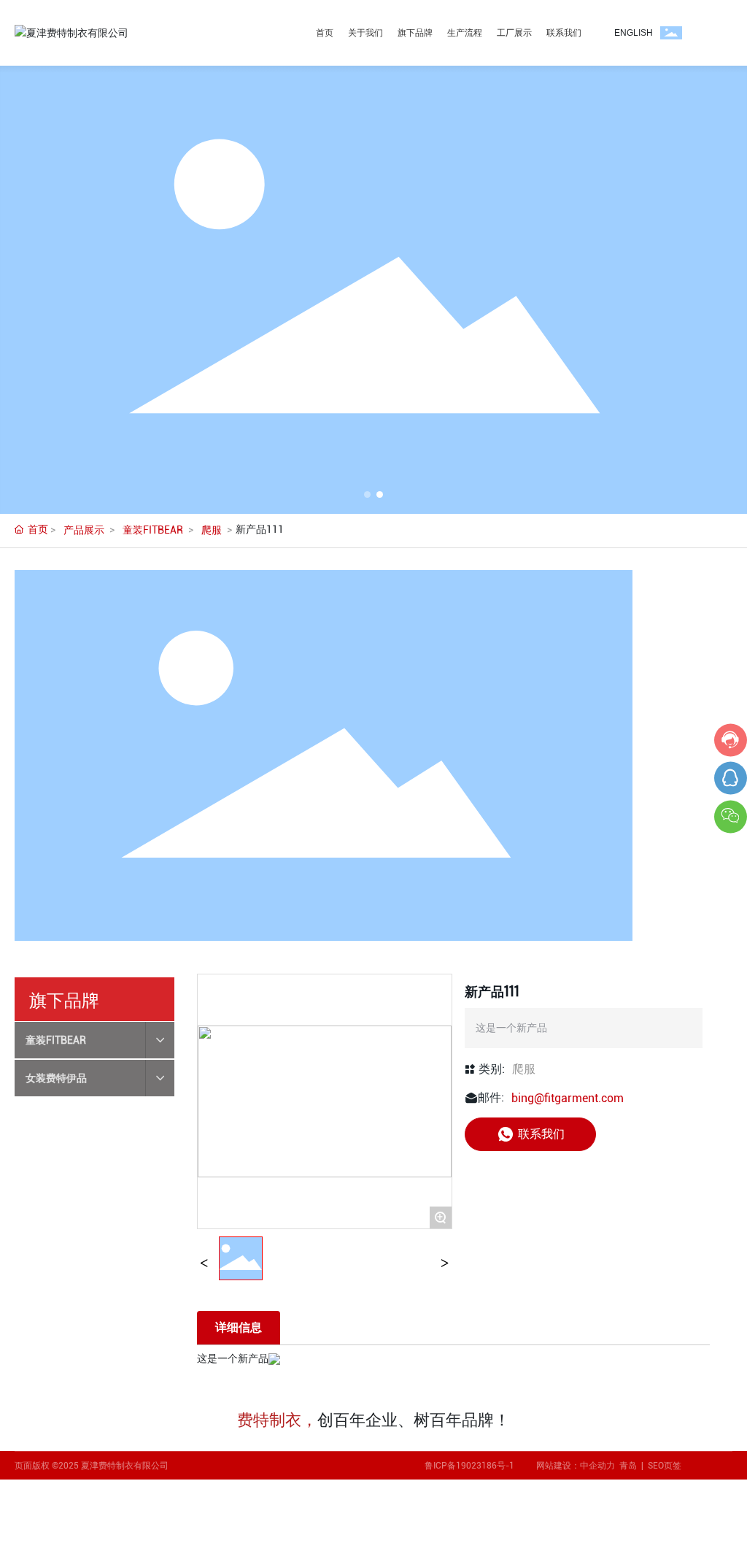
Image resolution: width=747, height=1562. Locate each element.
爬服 (211, 530)
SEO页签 (664, 1466)
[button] (367, 494)
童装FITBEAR (153, 530)
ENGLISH (633, 33)
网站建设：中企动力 (577, 1466)
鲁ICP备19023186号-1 (469, 1466)
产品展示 (83, 530)
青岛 (628, 1466)
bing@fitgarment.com (567, 1098)
